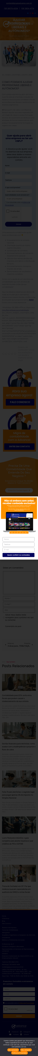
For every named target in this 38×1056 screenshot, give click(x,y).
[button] (35, 499)
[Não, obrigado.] (35, 1047)
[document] (19, 528)
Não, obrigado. (26, 1050)
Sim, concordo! (13, 1050)
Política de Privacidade (19, 1053)
